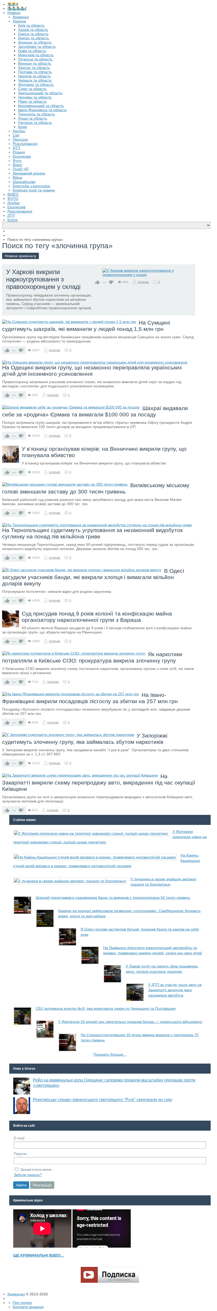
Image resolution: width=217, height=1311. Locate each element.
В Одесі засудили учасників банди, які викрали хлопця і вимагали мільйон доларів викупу (93, 577)
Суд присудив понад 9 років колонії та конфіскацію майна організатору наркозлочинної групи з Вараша (97, 616)
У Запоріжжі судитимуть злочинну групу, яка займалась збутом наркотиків (85, 738)
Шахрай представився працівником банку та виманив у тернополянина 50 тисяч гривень (113, 897)
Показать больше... (109, 1054)
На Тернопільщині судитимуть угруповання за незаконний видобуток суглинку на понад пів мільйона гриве (92, 533)
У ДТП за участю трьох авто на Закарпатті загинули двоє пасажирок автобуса (175, 990)
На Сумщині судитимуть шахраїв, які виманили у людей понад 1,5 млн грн (86, 325)
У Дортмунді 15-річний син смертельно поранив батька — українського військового (130, 1021)
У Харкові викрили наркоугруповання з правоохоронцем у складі (43, 279)
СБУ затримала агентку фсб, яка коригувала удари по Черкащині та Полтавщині (106, 1008)
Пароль (20, 1154)
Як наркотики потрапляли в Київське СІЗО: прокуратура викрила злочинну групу (92, 657)
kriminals (143, 282)
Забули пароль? (28, 1175)
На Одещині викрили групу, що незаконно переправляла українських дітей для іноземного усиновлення (92, 370)
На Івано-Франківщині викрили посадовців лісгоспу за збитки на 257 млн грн (90, 698)
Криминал (16, 1294)
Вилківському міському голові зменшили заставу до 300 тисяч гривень (95, 488)
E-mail (19, 1138)
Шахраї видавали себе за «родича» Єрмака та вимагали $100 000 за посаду (95, 411)
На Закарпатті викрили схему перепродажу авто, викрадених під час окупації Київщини (98, 782)
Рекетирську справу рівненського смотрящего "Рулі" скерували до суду (102, 1099)
